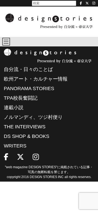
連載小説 (13, 107)
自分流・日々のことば (28, 69)
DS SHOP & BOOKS (26, 136)
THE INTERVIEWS (24, 126)
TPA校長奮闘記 (21, 98)
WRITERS (15, 146)
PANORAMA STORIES (29, 88)
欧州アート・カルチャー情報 (36, 79)
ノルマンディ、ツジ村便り (33, 117)
